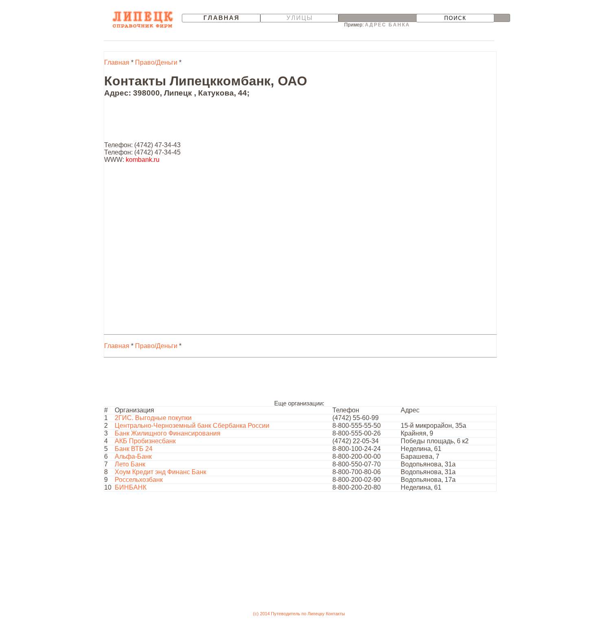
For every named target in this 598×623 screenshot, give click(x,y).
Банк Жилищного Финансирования (167, 433)
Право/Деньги (156, 62)
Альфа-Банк (133, 456)
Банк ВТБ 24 (134, 448)
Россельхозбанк (139, 479)
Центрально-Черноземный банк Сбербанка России (192, 425)
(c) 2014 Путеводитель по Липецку (289, 613)
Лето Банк (130, 464)
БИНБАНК (130, 487)
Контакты (335, 613)
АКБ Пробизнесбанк (145, 441)
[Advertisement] (252, 123)
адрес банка (387, 25)
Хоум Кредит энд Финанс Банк (160, 471)
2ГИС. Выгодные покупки (153, 417)
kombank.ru (142, 159)
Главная (221, 18)
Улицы (299, 18)
